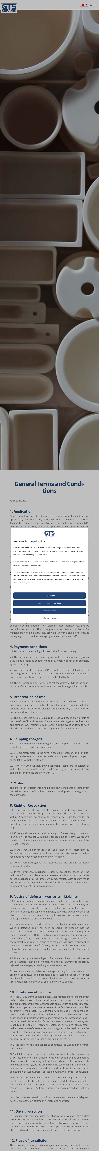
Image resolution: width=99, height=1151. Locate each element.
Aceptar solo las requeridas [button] (49, 603)
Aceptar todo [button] (49, 596)
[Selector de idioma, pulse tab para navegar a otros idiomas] (84, 5)
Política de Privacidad (49, 618)
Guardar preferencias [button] (49, 611)
